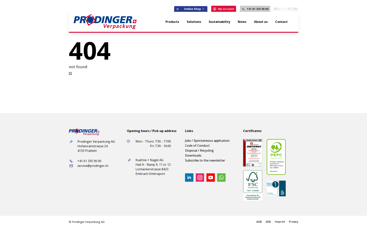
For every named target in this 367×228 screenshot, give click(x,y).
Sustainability (219, 22)
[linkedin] (189, 177)
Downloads (193, 155)
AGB (259, 221)
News (242, 22)
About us (261, 22)
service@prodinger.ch (92, 166)
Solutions (194, 22)
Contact (281, 22)
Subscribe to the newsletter (205, 160)
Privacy (293, 221)
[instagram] (200, 177)
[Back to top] (357, 218)
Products (172, 22)
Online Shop (192, 9)
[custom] (221, 177)
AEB (268, 221)
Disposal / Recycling (199, 150)
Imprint (280, 221)
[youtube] (210, 177)
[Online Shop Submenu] (204, 9)
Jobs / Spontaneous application (207, 140)
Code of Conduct (197, 145)
